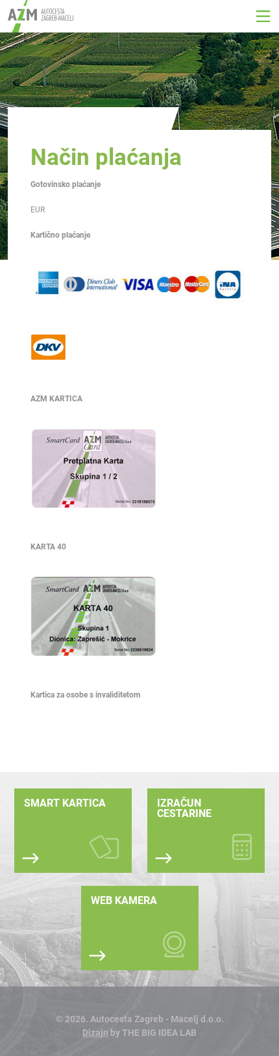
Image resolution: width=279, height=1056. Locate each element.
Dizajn (95, 1032)
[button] (263, 16)
